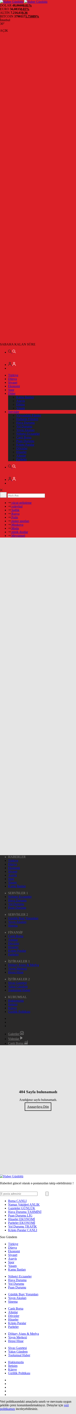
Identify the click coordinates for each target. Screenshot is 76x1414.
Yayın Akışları (25, 430)
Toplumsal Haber (19, 990)
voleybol (16, 506)
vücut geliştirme (21, 502)
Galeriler (14, 1034)
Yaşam (20, 408)
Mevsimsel (18, 535)
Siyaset (12, 382)
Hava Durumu (25, 422)
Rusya (15, 513)
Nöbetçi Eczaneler (28, 433)
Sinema (13, 925)
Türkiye (13, 375)
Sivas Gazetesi (17, 982)
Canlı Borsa (23, 437)
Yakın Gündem (18, 986)
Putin (14, 517)
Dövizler (21, 448)
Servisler (13, 411)
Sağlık (15, 510)
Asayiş (20, 400)
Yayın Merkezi (17, 968)
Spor (11, 390)
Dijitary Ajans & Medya (23, 965)
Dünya (12, 379)
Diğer (11, 393)
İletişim (12, 1004)
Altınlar (21, 455)
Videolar (14, 1039)
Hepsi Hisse (16, 972)
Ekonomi (14, 386)
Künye (12, 1008)
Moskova (17, 524)
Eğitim (20, 404)
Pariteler (21, 459)
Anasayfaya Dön (38, 1106)
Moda (15, 528)
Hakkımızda (16, 1000)
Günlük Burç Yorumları (23, 918)
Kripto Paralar (25, 444)
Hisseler (21, 452)
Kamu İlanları (25, 397)
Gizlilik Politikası (19, 1011)
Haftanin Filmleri (27, 419)
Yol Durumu (24, 426)
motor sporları (20, 521)
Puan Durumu (25, 441)
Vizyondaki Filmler (28, 415)
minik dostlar (19, 532)
